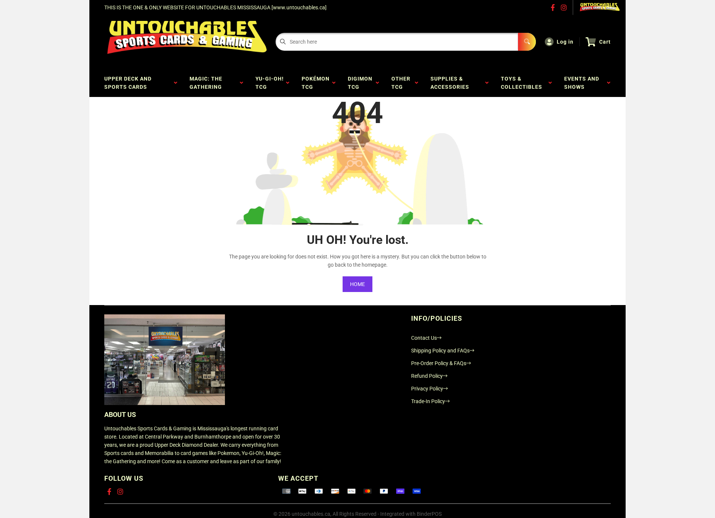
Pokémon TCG (316, 83)
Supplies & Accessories (451, 83)
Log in (565, 42)
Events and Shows (581, 83)
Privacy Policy (427, 389)
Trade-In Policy (428, 401)
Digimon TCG (360, 83)
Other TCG (400, 83)
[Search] (527, 42)
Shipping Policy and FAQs (440, 351)
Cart (605, 42)
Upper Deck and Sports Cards (128, 83)
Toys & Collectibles (523, 83)
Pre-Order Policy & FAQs (438, 363)
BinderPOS (429, 514)
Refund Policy (427, 376)
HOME (357, 284)
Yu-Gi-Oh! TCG (269, 83)
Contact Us (424, 338)
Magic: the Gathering (207, 83)
